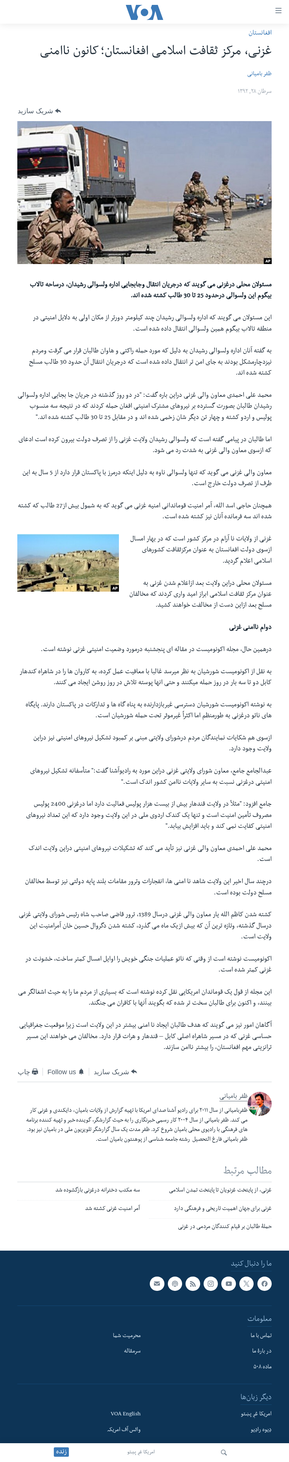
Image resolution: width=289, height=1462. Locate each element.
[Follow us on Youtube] (228, 1284)
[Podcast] (175, 1284)
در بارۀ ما (262, 1352)
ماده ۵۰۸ (262, 1367)
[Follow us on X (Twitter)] (246, 1284)
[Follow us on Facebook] (264, 1284)
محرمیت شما (127, 1336)
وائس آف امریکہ (124, 1430)
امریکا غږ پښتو (141, 1453)
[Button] (39, 111)
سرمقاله (132, 1352)
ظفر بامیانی (259, 74)
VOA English (126, 1414)
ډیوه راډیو (261, 1430)
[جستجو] (224, 1452)
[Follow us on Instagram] (211, 1284)
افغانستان (260, 34)
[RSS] (193, 1284)
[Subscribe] (157, 1284)
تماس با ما (261, 1336)
